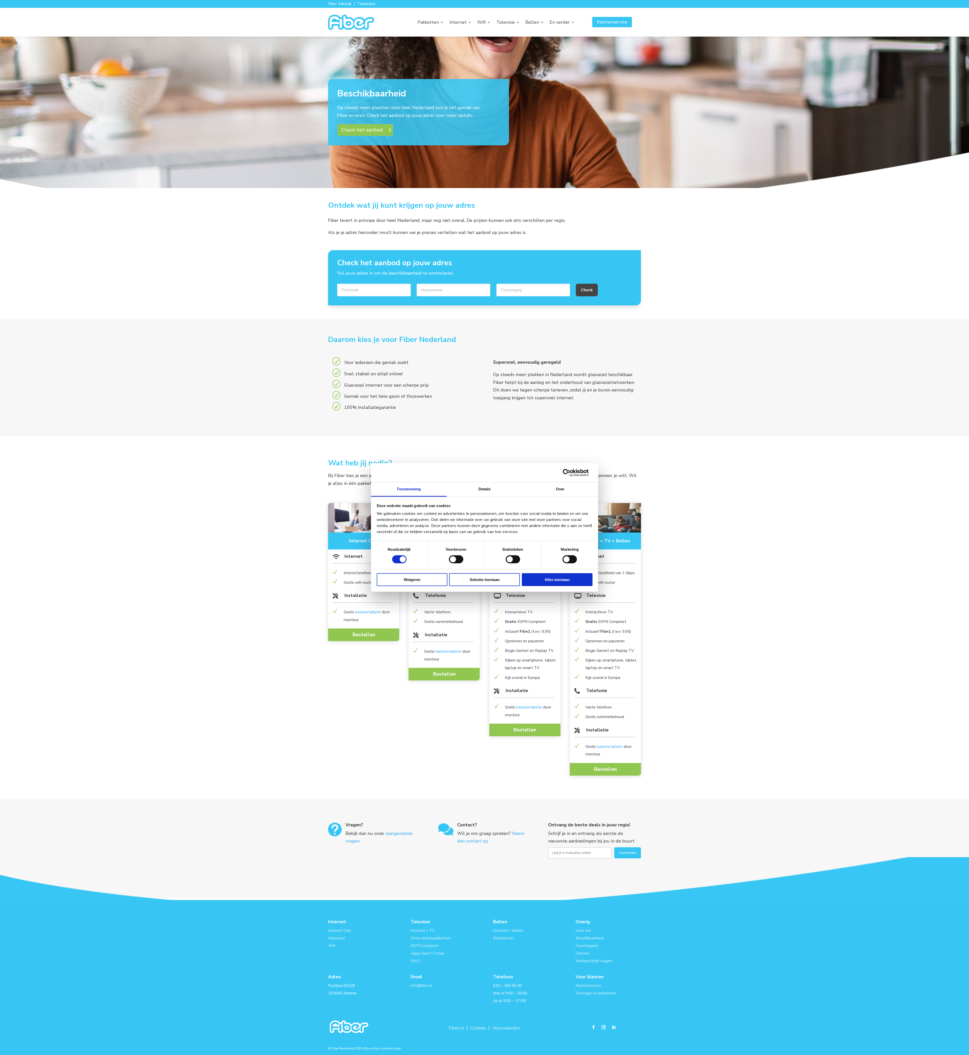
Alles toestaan (557, 579)
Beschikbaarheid (590, 938)
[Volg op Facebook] (593, 1027)
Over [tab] (560, 489)
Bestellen (363, 634)
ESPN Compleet (425, 945)
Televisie (505, 22)
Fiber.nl (457, 1028)
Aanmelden (627, 853)
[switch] (456, 559)
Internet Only (339, 930)
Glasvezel (336, 938)
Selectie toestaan (485, 579)
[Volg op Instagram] (604, 1027)
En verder (560, 22)
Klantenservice (612, 22)
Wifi (481, 22)
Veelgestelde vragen (594, 960)
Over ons (583, 930)
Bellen (532, 22)
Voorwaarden (506, 1028)
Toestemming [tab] (409, 489)
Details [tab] (484, 489)
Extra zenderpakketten (431, 938)
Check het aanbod (362, 129)
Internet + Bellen (508, 930)
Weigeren (412, 579)
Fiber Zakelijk (340, 4)
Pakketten (428, 22)
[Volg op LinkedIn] (614, 1027)
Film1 (415, 960)
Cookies (478, 1028)
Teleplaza (366, 4)
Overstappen (587, 945)
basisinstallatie (368, 612)
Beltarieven (503, 938)
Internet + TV (423, 930)
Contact (582, 953)
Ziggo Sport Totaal (427, 953)
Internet (458, 22)
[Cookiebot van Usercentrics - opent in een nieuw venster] (570, 472)
